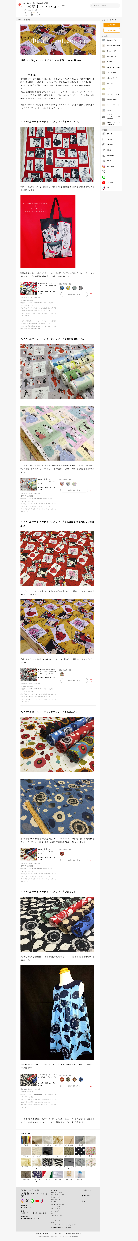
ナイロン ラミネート (57, 1220)
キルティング (55, 1211)
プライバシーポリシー (57, 1233)
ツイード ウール (55, 1218)
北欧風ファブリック (57, 1192)
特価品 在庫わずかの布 (57, 1195)
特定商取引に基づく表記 (73, 1233)
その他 (53, 1222)
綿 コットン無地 (55, 1197)
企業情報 (38, 1233)
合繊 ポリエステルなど (57, 1204)
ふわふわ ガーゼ (55, 1208)
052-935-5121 (26, 1207)
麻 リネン (54, 1201)
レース (53, 1213)
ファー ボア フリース (57, 1215)
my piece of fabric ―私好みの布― (62, 1227)
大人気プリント (55, 1199)
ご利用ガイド (37, 10)
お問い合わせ (27, 10)
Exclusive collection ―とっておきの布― (64, 1225)
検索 (92, 5)
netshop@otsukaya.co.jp (30, 1218)
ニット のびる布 (55, 1206)
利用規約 (45, 1233)
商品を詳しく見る (74, 294)
